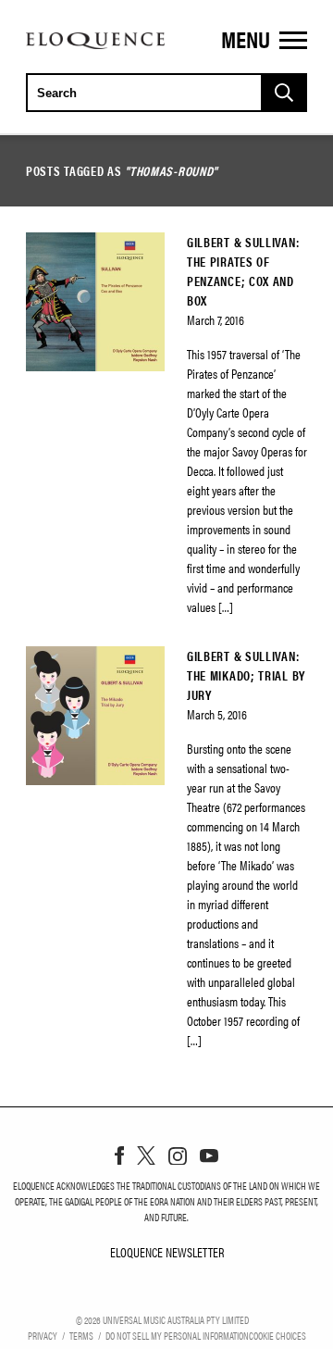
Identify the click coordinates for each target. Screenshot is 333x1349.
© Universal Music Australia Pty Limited (162, 1319)
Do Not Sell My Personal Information (177, 1335)
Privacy (42, 1335)
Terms (81, 1335)
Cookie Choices (277, 1335)
